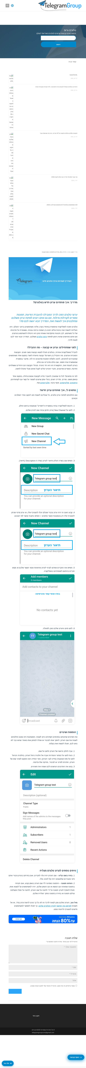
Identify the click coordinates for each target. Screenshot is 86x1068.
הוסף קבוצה (74, 1057)
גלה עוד (6, 1063)
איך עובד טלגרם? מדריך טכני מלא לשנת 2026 (64, 177)
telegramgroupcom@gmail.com (43, 1032)
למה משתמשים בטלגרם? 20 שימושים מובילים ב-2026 (62, 205)
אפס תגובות (45, 252)
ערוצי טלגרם (42, 337)
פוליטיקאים (64, 383)
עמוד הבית (72, 62)
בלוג (61, 252)
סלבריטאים (44, 383)
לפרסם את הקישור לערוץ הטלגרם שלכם (55, 906)
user (72, 252)
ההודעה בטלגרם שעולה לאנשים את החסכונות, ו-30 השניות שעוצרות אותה (56, 87)
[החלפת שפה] (12, 5)
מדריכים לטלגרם (54, 252)
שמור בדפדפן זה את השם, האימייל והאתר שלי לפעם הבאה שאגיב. (52, 986)
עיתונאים (73, 383)
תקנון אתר (36, 1016)
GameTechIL (73, 75)
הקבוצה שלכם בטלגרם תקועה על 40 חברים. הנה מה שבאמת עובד (58, 133)
